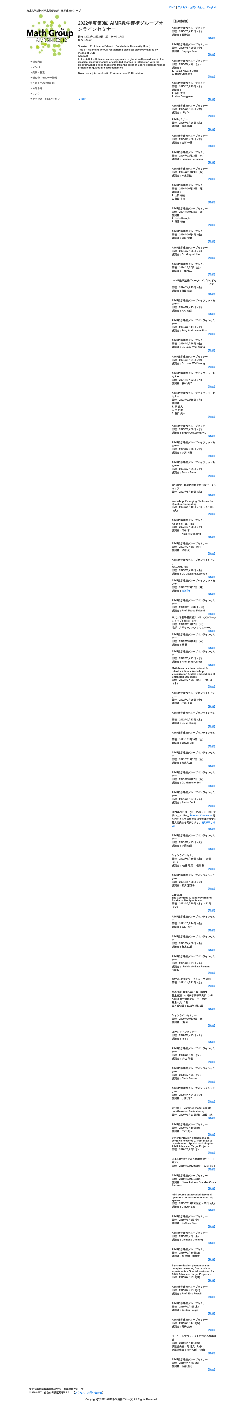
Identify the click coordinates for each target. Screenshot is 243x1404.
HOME (171, 7)
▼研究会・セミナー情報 (44, 77)
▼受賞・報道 (36, 72)
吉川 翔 (186, 590)
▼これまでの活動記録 (41, 83)
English (211, 7)
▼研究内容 (35, 61)
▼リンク (34, 93)
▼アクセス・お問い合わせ (44, 98)
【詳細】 (211, 38)
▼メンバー (35, 67)
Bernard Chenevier (201, 815)
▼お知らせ (35, 88)
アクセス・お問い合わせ (191, 7)
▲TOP (82, 98)
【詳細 (210, 475)
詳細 (211, 1152)
